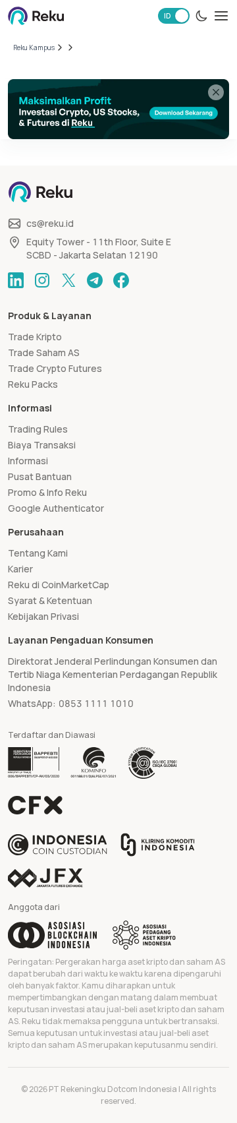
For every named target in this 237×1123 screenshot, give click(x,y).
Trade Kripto (35, 336)
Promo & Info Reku (47, 492)
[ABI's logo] (52, 935)
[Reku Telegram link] (95, 280)
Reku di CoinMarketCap (58, 584)
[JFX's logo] (45, 878)
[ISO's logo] (152, 763)
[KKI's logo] (158, 845)
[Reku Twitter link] (68, 280)
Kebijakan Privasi (43, 616)
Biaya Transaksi (42, 445)
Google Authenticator (56, 508)
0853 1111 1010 (96, 703)
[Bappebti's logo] (34, 763)
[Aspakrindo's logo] (144, 935)
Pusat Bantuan (40, 476)
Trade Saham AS (44, 352)
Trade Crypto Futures (55, 368)
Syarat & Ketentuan (50, 600)
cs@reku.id (50, 223)
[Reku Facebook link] (121, 280)
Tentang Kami (38, 553)
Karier (20, 568)
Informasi (28, 460)
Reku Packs (33, 384)
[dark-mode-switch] (201, 15)
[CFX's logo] (35, 805)
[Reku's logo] (36, 16)
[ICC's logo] (57, 844)
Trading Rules (38, 429)
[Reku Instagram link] (42, 280)
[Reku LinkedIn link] (16, 280)
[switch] (174, 16)
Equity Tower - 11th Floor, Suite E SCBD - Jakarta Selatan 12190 (98, 248)
